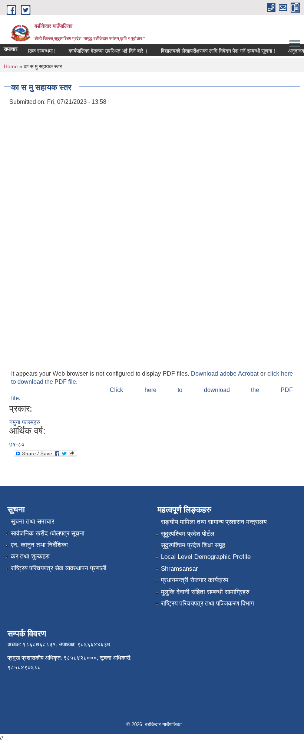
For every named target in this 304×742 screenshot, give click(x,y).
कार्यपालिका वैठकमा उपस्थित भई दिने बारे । (105, 51)
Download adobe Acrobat (225, 373)
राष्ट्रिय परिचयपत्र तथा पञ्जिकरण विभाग (207, 603)
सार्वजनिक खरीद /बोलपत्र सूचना (48, 533)
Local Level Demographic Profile (206, 556)
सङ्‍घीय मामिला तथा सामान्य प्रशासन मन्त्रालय (214, 521)
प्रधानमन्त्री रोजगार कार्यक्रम (194, 580)
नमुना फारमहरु (24, 422)
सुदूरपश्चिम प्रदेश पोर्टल (187, 533)
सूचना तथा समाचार (32, 521)
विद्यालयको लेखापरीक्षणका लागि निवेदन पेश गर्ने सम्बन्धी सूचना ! (215, 51)
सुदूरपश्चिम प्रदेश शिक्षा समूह (193, 545)
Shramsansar (179, 568)
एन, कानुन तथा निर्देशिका (39, 544)
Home (11, 66)
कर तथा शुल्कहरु (30, 556)
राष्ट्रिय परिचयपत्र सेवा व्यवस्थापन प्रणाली (58, 568)
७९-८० (16, 444)
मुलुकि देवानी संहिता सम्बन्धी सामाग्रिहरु (205, 592)
